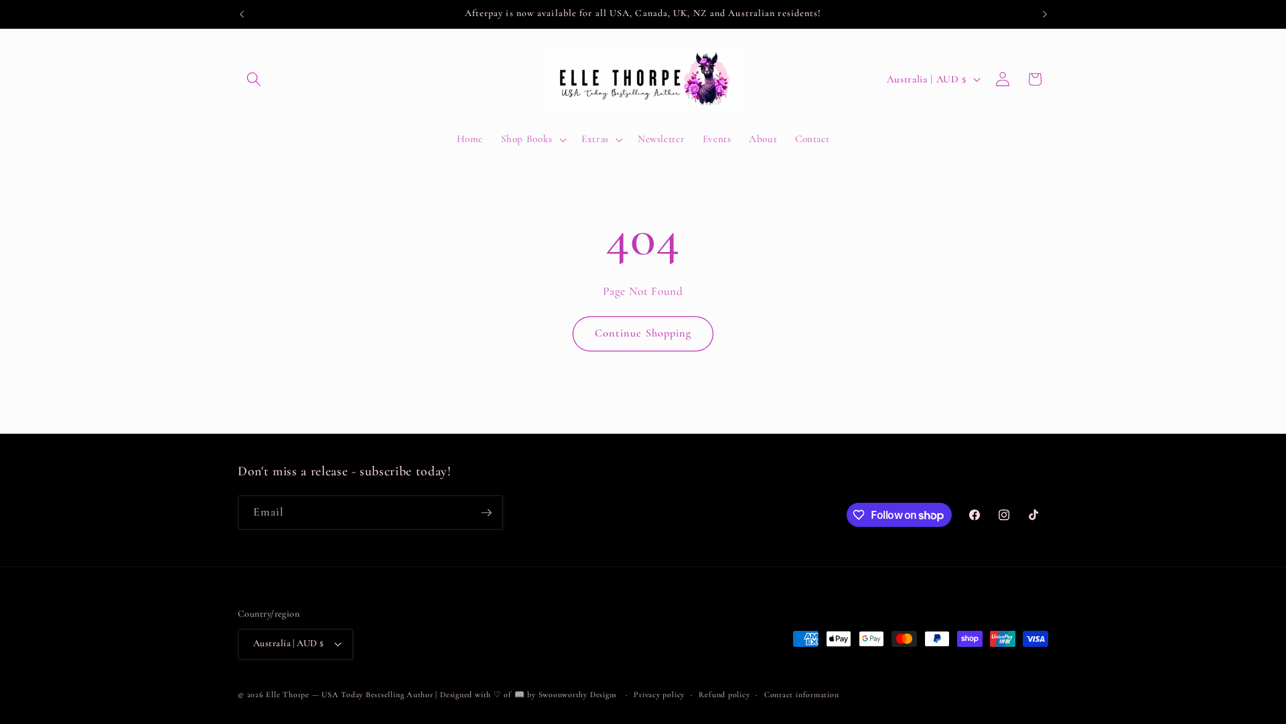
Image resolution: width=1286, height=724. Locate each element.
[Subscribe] (486, 512)
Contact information (801, 694)
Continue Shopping (643, 333)
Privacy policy (659, 694)
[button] (254, 79)
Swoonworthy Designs (578, 694)
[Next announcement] (1045, 14)
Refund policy (724, 694)
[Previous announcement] (242, 14)
